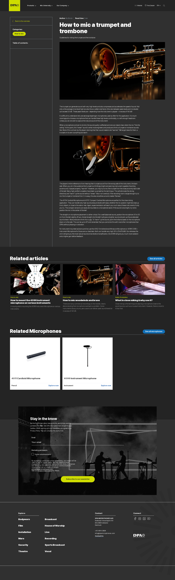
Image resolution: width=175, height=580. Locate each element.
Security (23, 545)
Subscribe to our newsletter (78, 479)
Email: (34, 438)
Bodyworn (24, 519)
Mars (21, 538)
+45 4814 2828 (100, 531)
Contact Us (99, 536)
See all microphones (153, 331)
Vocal (48, 551)
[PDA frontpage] (14, 5)
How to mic (19, 34)
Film (20, 525)
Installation (24, 532)
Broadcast (51, 519)
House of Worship (55, 525)
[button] (138, 5)
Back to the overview (22, 21)
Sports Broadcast (55, 545)
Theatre (23, 551)
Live (47, 532)
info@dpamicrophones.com (105, 533)
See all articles (156, 259)
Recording (50, 538)
